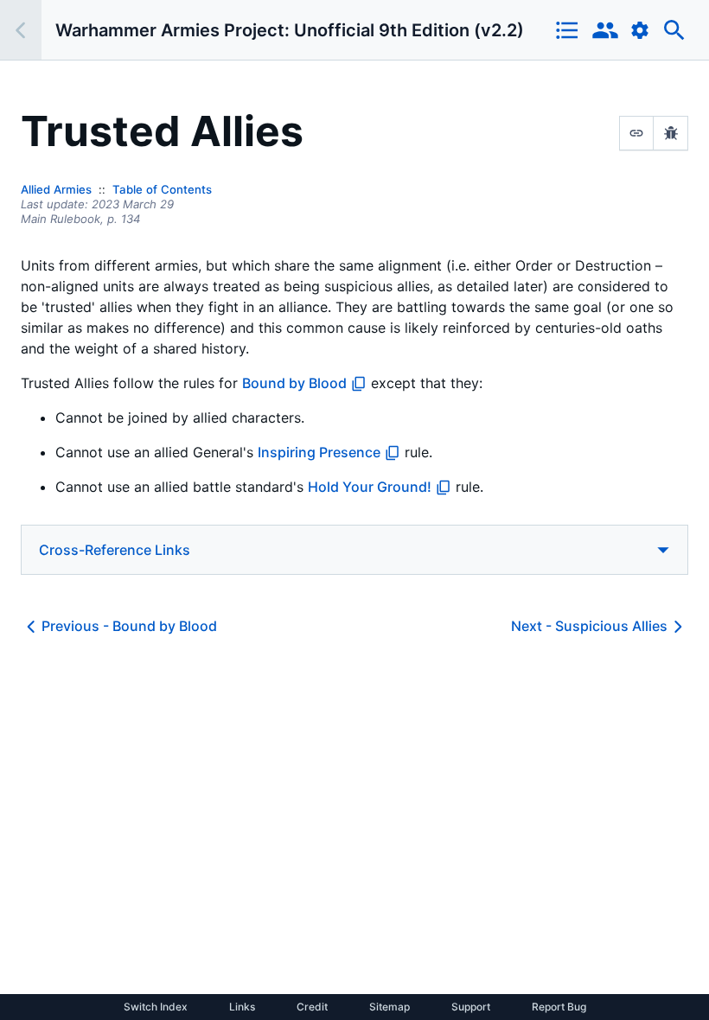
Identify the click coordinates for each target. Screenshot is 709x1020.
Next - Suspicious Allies (589, 625)
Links (242, 1007)
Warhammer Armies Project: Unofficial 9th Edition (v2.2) (289, 30)
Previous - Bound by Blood (129, 625)
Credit (312, 1007)
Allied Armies (56, 189)
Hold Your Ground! (369, 486)
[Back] (21, 30)
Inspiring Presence (319, 452)
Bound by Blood (294, 383)
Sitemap (389, 1007)
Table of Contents (162, 189)
